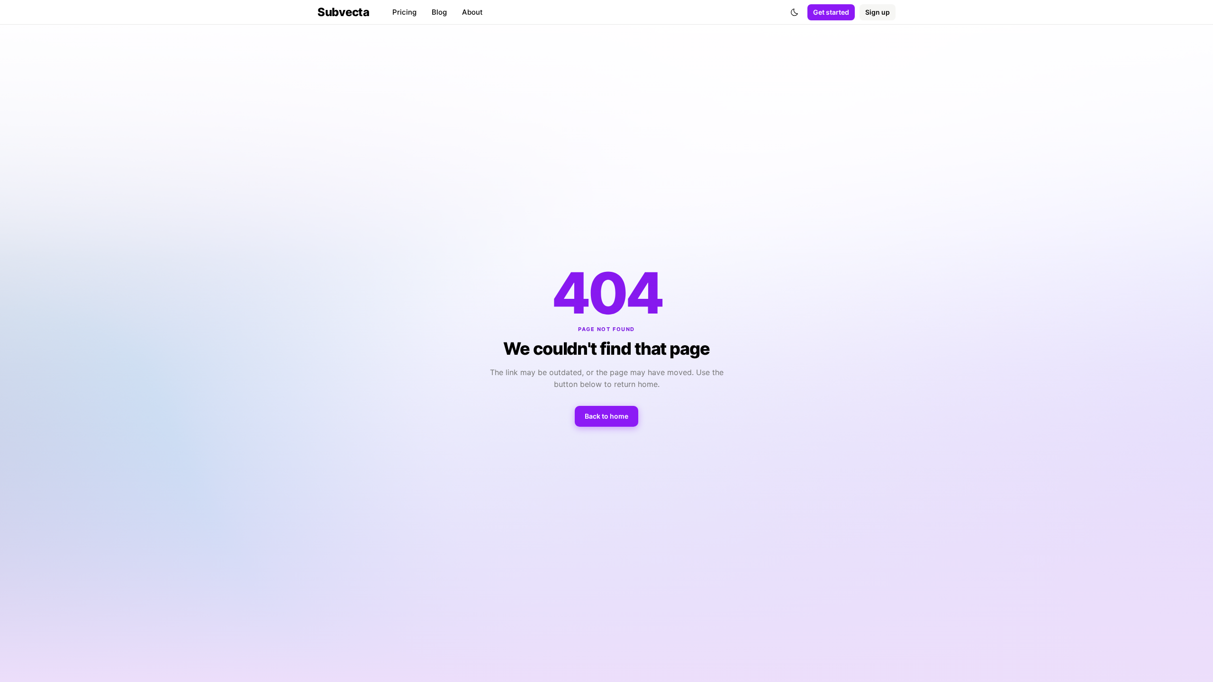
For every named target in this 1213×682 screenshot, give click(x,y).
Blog (439, 12)
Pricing (404, 12)
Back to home (606, 416)
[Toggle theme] (794, 12)
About (472, 12)
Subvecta (343, 12)
